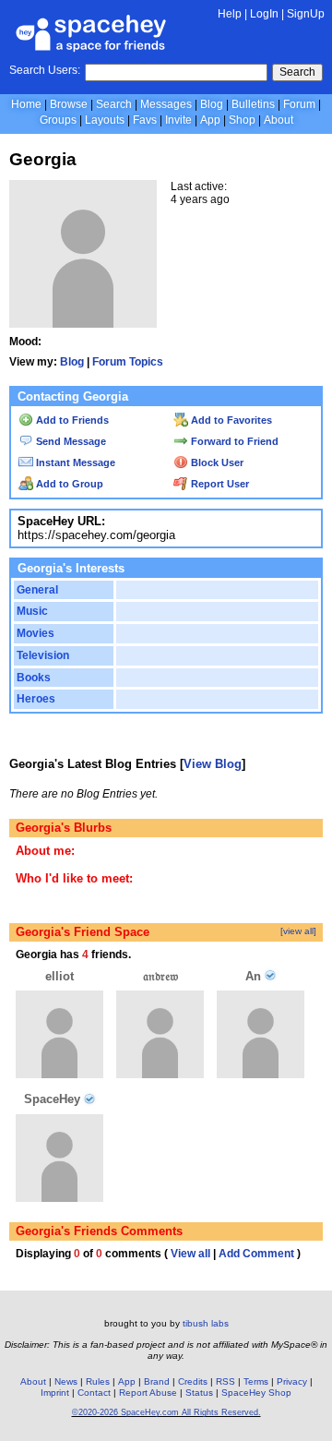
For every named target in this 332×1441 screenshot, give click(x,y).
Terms (255, 1381)
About (278, 120)
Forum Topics (127, 361)
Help (230, 13)
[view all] (298, 931)
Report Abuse (148, 1392)
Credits (193, 1381)
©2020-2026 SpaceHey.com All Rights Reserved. (166, 1412)
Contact (94, 1392)
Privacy (292, 1381)
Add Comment (256, 1253)
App (210, 120)
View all (190, 1253)
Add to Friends (71, 420)
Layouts (105, 120)
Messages (166, 104)
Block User (215, 462)
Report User (218, 483)
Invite (178, 120)
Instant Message (74, 462)
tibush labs (206, 1323)
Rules (98, 1381)
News (65, 1381)
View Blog (213, 764)
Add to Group (68, 483)
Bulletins (253, 104)
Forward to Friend (233, 441)
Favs (145, 120)
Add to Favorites (230, 420)
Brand (157, 1381)
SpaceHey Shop (256, 1392)
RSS (225, 1381)
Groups (58, 120)
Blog (211, 104)
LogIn (264, 13)
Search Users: (44, 70)
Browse (69, 104)
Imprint (55, 1392)
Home (26, 104)
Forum (299, 104)
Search (297, 72)
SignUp (306, 13)
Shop (242, 120)
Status (199, 1392)
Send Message (69, 441)
